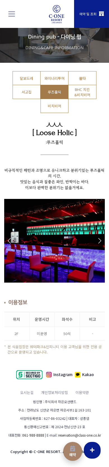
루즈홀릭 (54, 92)
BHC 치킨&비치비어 (82, 92)
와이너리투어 (54, 78)
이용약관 (82, 392)
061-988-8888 (33, 435)
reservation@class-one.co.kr (79, 435)
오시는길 (27, 392)
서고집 (27, 92)
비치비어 (54, 106)
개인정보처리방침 (54, 392)
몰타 (82, 78)
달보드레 (26, 78)
